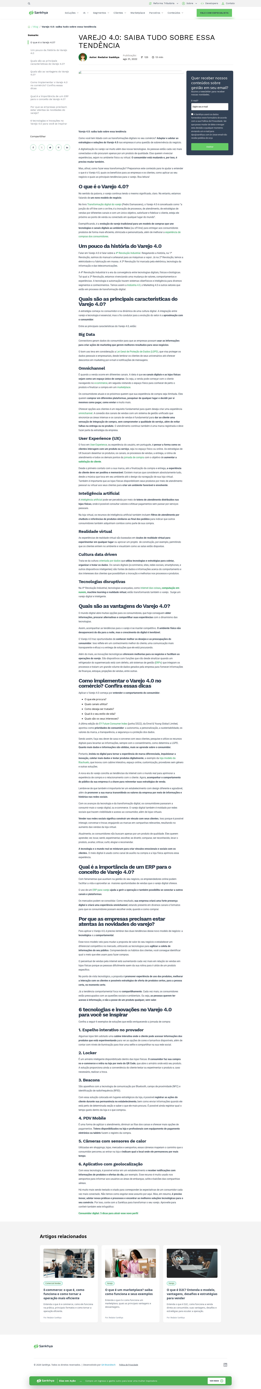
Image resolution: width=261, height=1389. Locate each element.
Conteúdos (174, 12)
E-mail (194, 100)
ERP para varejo (101, 889)
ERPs (158, 662)
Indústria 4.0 (133, 285)
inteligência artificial (91, 499)
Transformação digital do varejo (104, 204)
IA (84, 12)
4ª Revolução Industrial (128, 253)
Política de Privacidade (128, 1365)
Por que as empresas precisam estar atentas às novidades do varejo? (49, 109)
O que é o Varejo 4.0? (43, 42)
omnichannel (85, 413)
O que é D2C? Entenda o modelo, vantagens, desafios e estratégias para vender (192, 1294)
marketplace (123, 387)
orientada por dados (110, 560)
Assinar (209, 147)
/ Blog (34, 26)
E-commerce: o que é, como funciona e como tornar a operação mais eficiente (64, 1294)
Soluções (70, 12)
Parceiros (154, 12)
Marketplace (137, 12)
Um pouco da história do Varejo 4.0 (49, 52)
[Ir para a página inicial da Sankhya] (40, 13)
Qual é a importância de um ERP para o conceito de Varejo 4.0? (50, 98)
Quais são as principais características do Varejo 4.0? (48, 62)
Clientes (118, 12)
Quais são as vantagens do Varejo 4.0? (50, 73)
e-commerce (100, 383)
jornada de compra (134, 457)
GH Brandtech (108, 1364)
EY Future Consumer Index (113, 723)
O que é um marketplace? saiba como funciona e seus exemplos (129, 1292)
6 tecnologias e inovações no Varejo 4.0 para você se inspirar (49, 122)
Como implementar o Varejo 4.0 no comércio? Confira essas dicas (49, 85)
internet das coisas (150, 588)
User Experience (98, 444)
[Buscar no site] (29, 3)
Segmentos (99, 12)
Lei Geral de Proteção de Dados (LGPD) (137, 351)
